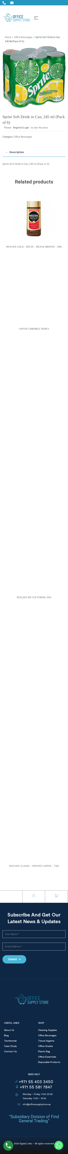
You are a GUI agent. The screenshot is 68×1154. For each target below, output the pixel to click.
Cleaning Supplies (47, 1030)
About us (9, 1030)
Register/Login (21, 127)
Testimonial (10, 1040)
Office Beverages (23, 37)
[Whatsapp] (58, 1145)
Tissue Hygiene (46, 1040)
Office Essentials (47, 1056)
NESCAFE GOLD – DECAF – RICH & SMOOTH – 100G (34, 247)
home (8, 37)
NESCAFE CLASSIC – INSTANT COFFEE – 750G (34, 866)
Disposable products (49, 1062)
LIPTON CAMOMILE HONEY (34, 329)
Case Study (10, 1046)
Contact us (10, 1051)
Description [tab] (16, 152)
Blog (6, 1035)
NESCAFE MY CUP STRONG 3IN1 (34, 597)
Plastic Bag (44, 1051)
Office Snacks (45, 1046)
